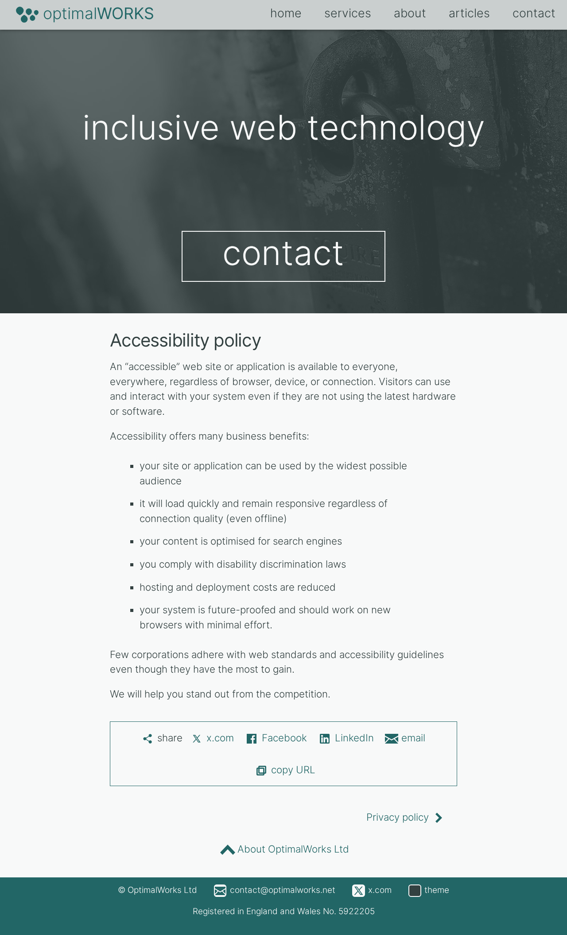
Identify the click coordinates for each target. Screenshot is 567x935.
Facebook (284, 738)
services (347, 13)
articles (469, 13)
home (286, 13)
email (413, 738)
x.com (220, 738)
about (410, 13)
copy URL (293, 769)
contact (283, 252)
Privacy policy (397, 817)
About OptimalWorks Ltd (293, 849)
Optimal (98, 13)
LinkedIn (354, 738)
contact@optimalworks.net (282, 890)
